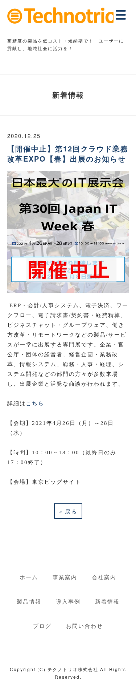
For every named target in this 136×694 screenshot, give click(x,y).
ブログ (42, 625)
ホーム (29, 577)
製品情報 (29, 601)
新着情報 (107, 601)
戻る (68, 511)
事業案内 (65, 577)
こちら (35, 403)
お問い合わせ (84, 625)
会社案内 (104, 577)
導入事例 (68, 601)
